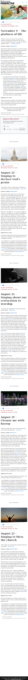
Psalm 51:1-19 (13, 312)
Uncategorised (5, 616)
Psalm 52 (10, 351)
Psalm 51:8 (11, 310)
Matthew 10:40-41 (16, 43)
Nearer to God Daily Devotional (15, 114)
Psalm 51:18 (11, 546)
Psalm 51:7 (18, 430)
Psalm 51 (10, 318)
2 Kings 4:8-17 (13, 46)
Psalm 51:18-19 (13, 549)
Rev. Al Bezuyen (8, 166)
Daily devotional (6, 113)
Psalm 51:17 (23, 188)
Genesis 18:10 (13, 79)
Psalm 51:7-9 (13, 432)
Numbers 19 (17, 454)
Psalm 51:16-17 (13, 191)
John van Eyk (7, 24)
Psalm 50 (16, 194)
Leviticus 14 (18, 451)
